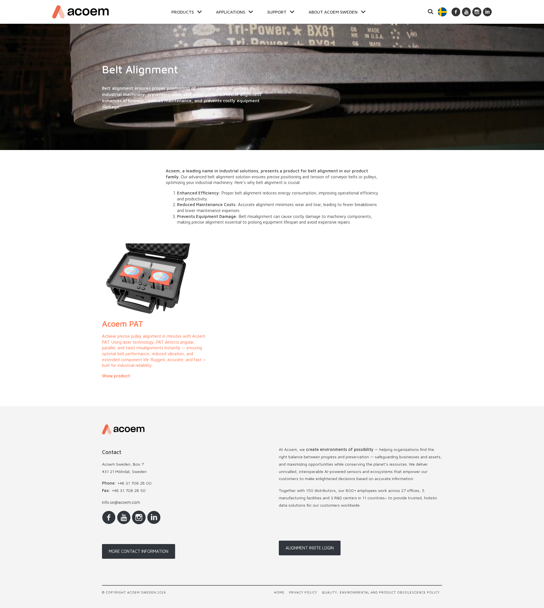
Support (276, 11)
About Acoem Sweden (333, 11)
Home (279, 592)
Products (182, 11)
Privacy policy (303, 592)
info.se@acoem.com (121, 502)
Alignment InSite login (310, 547)
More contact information (138, 551)
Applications (230, 11)
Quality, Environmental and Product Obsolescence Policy (381, 592)
